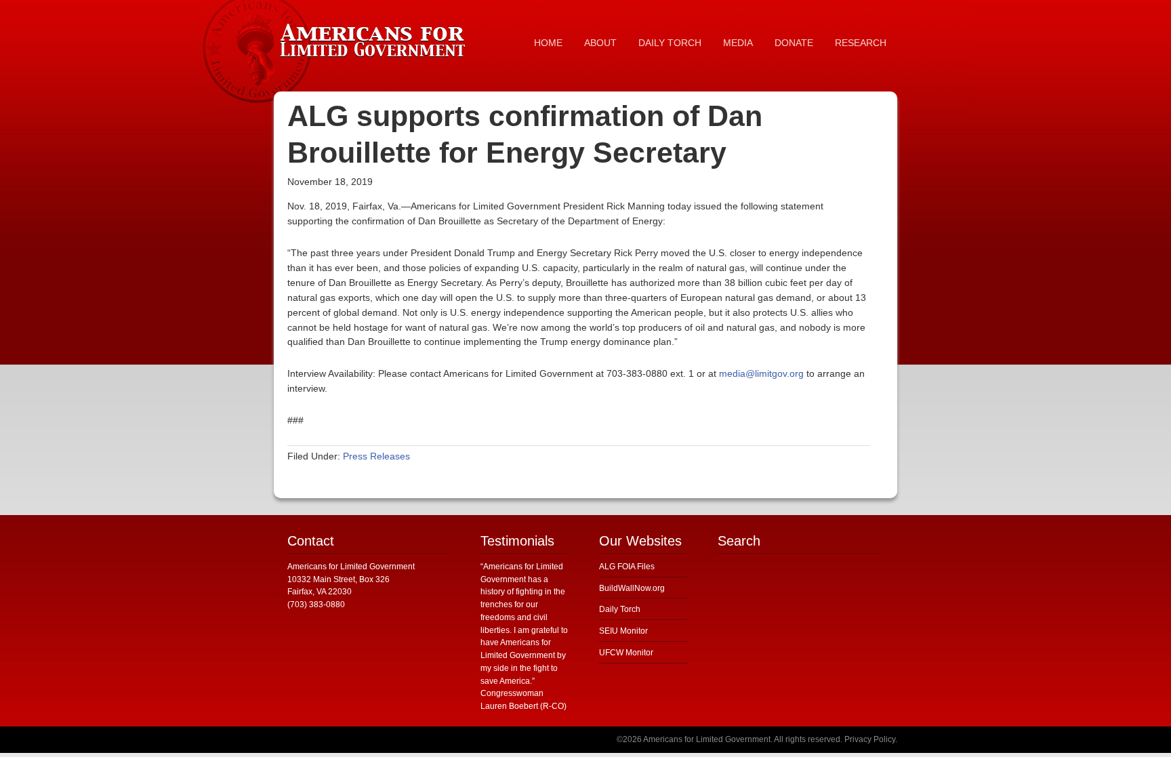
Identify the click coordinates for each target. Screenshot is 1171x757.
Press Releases (376, 456)
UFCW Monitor (626, 652)
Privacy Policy (869, 739)
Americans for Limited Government (375, 37)
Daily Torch (619, 609)
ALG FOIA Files (627, 566)
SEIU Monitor (623, 631)
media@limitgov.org (761, 373)
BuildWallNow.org (632, 588)
